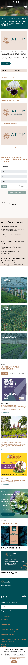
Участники (4, 622)
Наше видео (5, 644)
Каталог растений (14, 18)
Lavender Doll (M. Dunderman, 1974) (11, 123)
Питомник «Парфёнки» (9, 226)
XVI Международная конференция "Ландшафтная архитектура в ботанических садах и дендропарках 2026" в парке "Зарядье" (14, 445)
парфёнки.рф (5, 236)
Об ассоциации (6, 617)
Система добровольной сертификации (13, 639)
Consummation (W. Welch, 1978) (10, 100)
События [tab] (12, 373)
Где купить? (5, 63)
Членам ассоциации (7, 634)
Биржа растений (6, 624)
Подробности (5, 412)
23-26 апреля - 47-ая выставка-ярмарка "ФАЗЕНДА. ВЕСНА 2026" (13, 481)
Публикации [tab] (21, 373)
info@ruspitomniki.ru (5, 593)
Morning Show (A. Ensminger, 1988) (11, 147)
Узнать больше (6, 509)
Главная (3, 18)
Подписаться (6, 611)
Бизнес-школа (5, 627)
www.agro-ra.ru (6, 253)
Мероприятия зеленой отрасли (11, 632)
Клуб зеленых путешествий (9, 629)
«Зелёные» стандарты (8, 642)
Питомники (4, 619)
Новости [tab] (4, 373)
